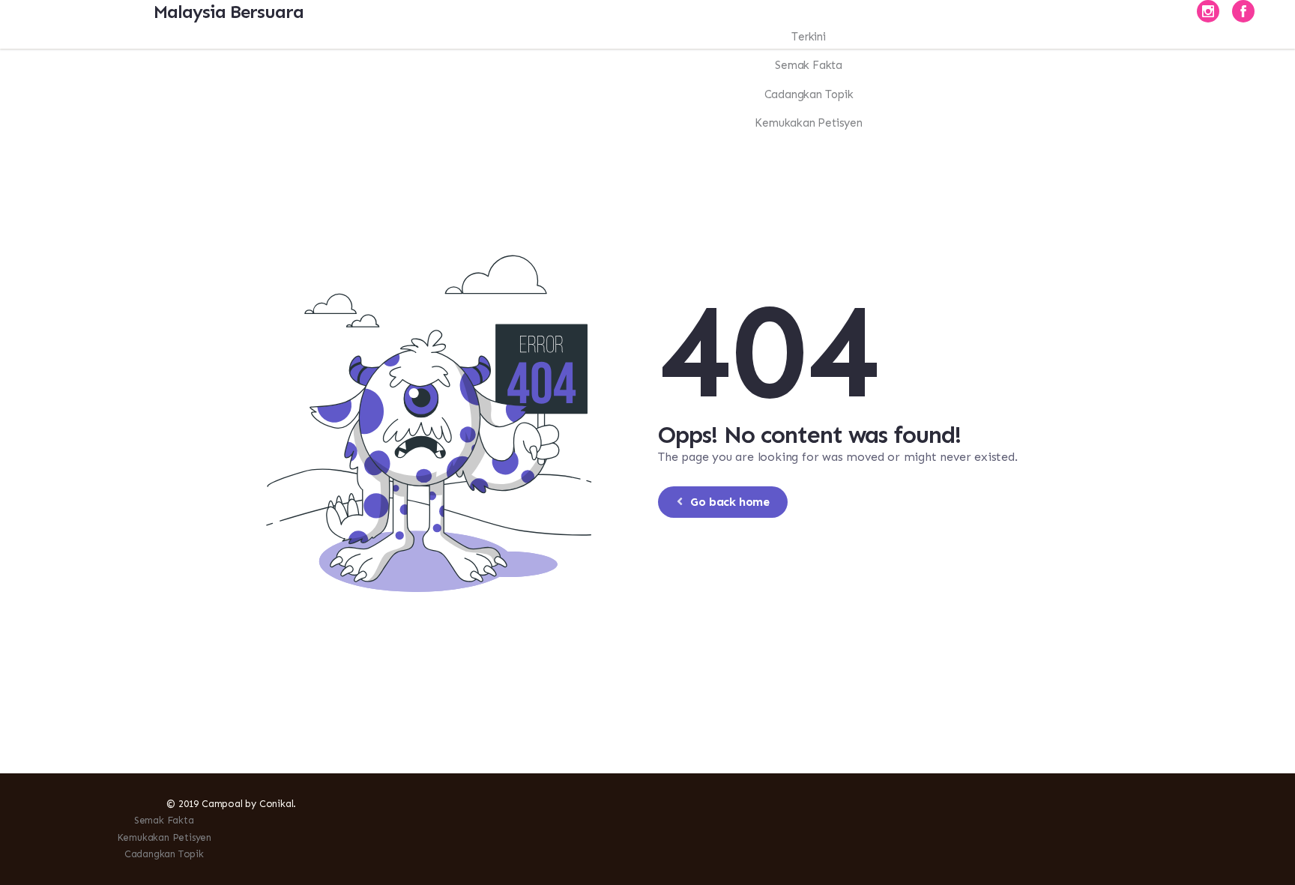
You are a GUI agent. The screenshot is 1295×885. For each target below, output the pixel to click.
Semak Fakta (164, 820)
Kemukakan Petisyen (164, 837)
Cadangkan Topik (164, 854)
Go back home (729, 502)
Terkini (808, 36)
